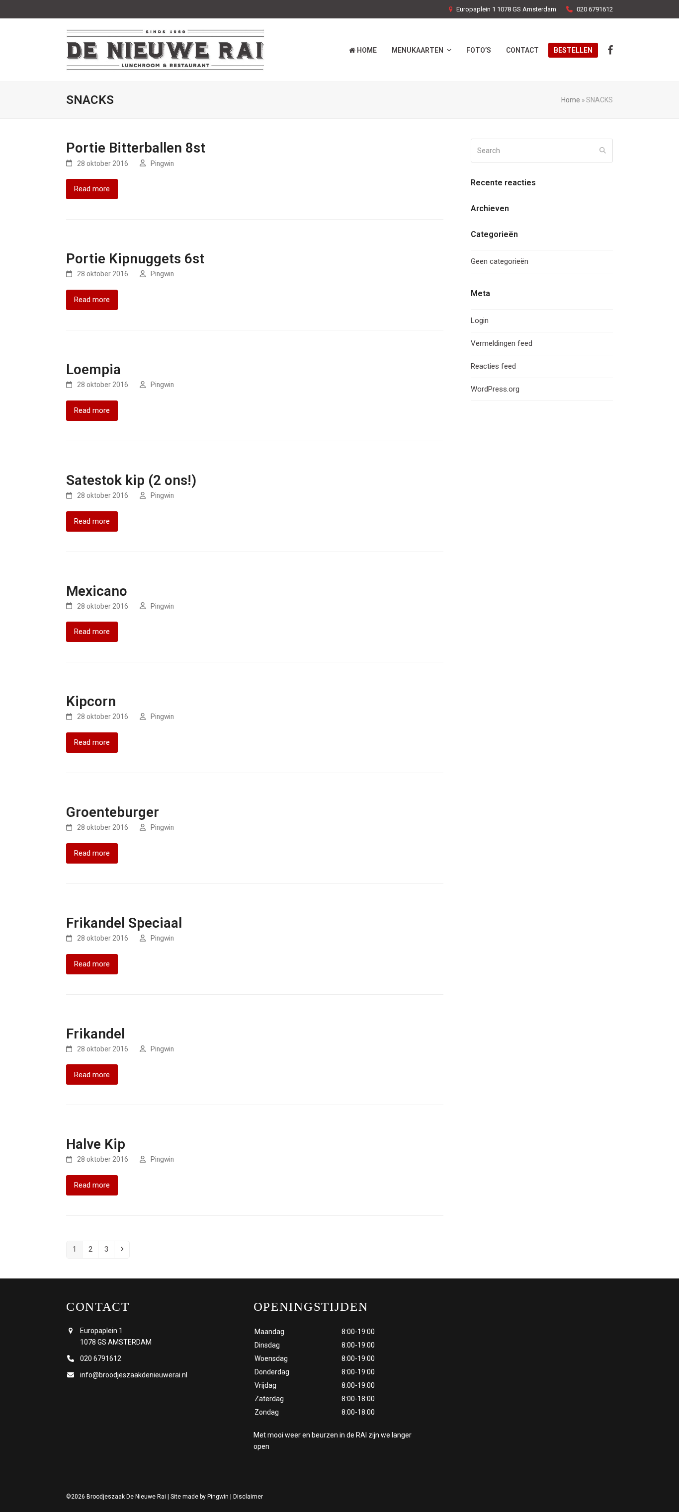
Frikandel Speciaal (124, 923)
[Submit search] (602, 151)
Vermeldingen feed (501, 343)
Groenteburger (112, 812)
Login (480, 320)
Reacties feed (493, 366)
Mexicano (96, 591)
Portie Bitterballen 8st (135, 148)
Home (570, 100)
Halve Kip (95, 1144)
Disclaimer (248, 1496)
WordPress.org (495, 389)
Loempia (93, 369)
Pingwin (162, 163)
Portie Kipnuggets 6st (135, 258)
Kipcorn (91, 701)
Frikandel (95, 1034)
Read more (92, 188)
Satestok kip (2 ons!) (131, 480)
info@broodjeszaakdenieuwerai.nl (133, 1375)
